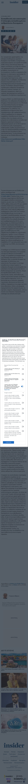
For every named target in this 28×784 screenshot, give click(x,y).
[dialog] (14, 392)
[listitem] (14, 366)
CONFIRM (8, 442)
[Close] (25, 340)
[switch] (22, 369)
